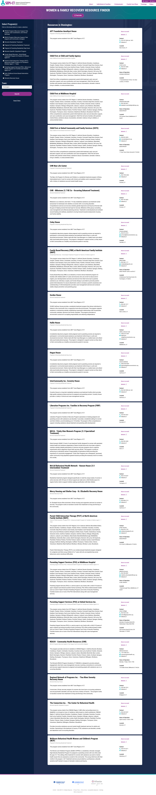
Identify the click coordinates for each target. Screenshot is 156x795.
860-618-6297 (124, 475)
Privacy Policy (77, 790)
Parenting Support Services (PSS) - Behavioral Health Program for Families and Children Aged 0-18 (18, 68)
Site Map (101, 790)
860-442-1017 (124, 304)
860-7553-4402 (125, 175)
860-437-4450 (124, 66)
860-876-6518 (124, 233)
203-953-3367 (124, 414)
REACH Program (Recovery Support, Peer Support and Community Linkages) (16, 38)
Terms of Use (84, 790)
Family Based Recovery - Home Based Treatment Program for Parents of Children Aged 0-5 (17, 56)
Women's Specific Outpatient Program (15, 51)
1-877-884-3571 (125, 652)
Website (124, 35)
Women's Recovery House (12, 78)
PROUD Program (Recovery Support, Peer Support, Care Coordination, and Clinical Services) (16, 32)
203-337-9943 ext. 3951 (127, 40)
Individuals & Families (103, 4)
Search (17, 94)
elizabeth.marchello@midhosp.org (129, 105)
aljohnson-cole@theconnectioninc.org (128, 336)
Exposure (79, 792)
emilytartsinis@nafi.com (127, 531)
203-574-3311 (124, 748)
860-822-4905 (124, 137)
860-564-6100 (124, 613)
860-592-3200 (124, 441)
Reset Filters (16, 100)
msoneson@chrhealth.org (127, 654)
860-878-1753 (124, 529)
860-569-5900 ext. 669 (127, 390)
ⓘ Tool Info (78, 15)
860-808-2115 (124, 500)
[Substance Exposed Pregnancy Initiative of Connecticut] (16, 3)
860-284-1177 (124, 262)
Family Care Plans (132, 4)
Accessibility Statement (93, 790)
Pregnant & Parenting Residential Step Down (17, 48)
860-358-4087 (124, 573)
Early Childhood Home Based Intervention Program (16, 74)
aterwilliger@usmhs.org (127, 614)
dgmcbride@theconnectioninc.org (129, 365)
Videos (151, 4)
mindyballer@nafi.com (127, 264)
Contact (146, 1)
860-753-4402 (124, 199)
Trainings (144, 4)
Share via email (125, 31)
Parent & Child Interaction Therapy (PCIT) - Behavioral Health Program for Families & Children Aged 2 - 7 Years (17, 62)
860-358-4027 (124, 103)
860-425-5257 (124, 712)
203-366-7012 (124, 687)
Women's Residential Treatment (14, 42)
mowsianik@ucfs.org (126, 139)
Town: (4, 83)
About (91, 4)
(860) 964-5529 (125, 363)
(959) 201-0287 (125, 333)
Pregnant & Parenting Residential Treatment (17, 45)
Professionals (118, 4)
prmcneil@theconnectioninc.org (129, 235)
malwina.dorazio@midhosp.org (129, 575)
